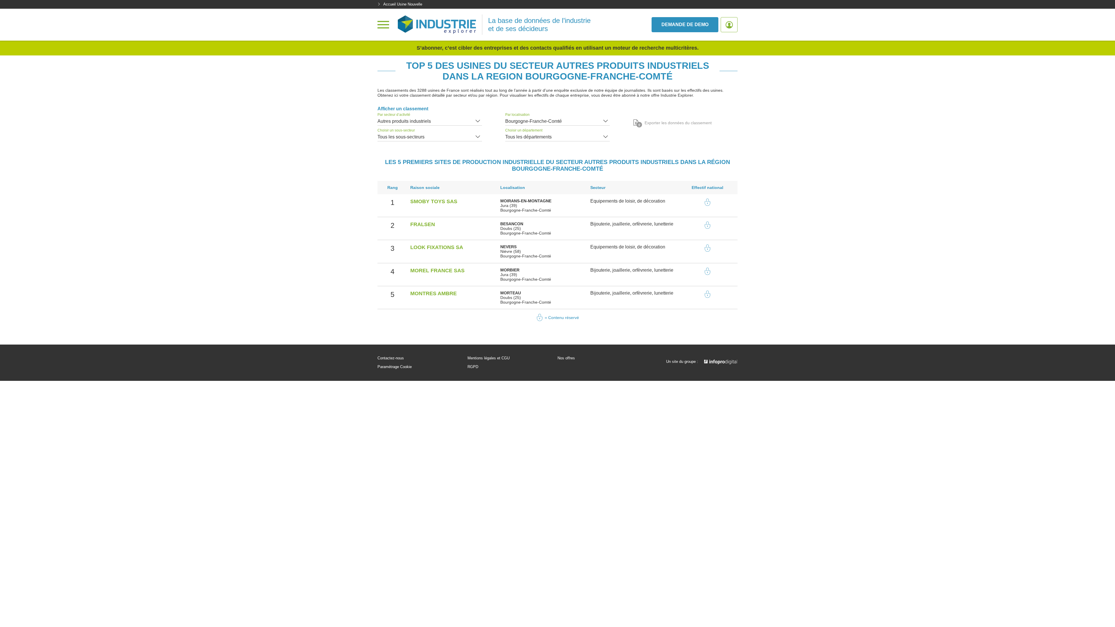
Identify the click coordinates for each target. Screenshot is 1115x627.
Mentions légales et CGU (488, 358)
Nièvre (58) (510, 251)
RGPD (472, 367)
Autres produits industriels (404, 121)
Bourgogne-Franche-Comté (533, 121)
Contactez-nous (390, 358)
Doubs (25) (510, 228)
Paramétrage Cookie (394, 367)
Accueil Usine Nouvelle (402, 4)
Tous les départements (528, 136)
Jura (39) (508, 205)
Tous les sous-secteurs (401, 136)
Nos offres (566, 358)
